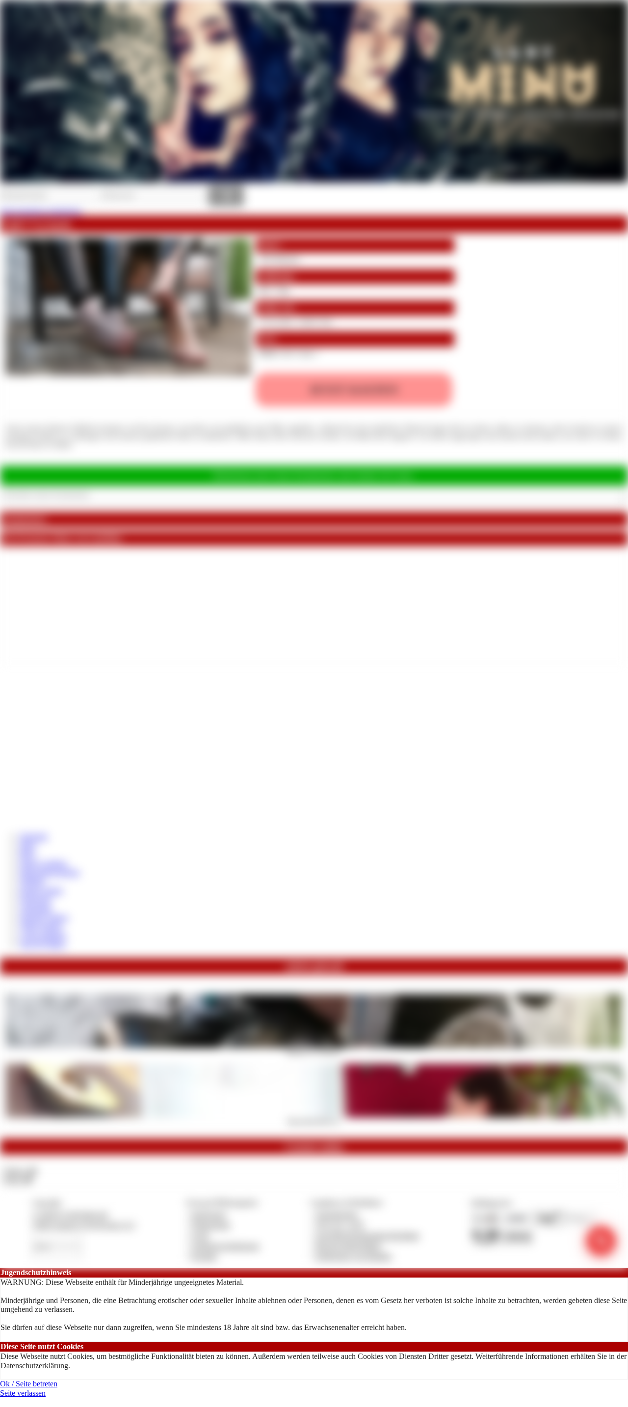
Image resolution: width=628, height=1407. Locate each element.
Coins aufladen (43, 935)
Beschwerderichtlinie (348, 1246)
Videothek (36, 908)
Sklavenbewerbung (49, 872)
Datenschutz (211, 1225)
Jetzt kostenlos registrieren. (41, 211)
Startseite (34, 836)
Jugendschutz (337, 1214)
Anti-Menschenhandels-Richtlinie (367, 1235)
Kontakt (204, 1256)
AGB (200, 1235)
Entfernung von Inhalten (354, 1256)
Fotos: (17, 1180)
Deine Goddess (43, 863)
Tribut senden (41, 926)
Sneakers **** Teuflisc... (314, 1051)
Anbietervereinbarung (225, 1246)
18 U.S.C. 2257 (340, 1225)
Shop (28, 845)
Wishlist (32, 881)
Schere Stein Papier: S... (314, 1121)
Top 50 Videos (42, 944)
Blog (27, 854)
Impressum (209, 1214)
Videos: (19, 1171)
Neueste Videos (44, 917)
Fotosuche (36, 899)
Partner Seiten (41, 890)
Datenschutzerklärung (34, 1365)
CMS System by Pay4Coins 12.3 (83, 1225)
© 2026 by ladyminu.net (70, 1214)
